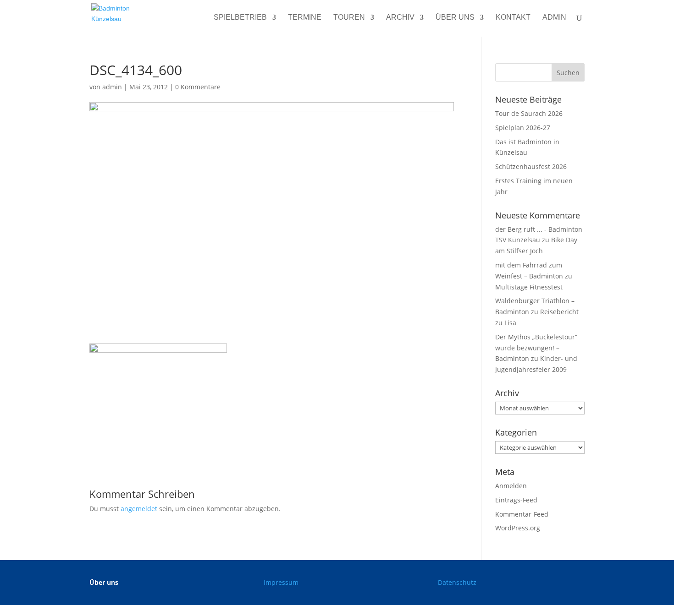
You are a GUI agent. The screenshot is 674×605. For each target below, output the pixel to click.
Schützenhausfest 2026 (531, 166)
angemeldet (139, 508)
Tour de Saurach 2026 (529, 113)
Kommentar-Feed (521, 514)
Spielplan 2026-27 (522, 127)
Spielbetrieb (240, 17)
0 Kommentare (198, 86)
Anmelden (511, 485)
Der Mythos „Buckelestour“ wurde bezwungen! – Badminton (536, 347)
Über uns (455, 17)
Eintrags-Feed (516, 500)
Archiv (400, 17)
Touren (349, 17)
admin (554, 17)
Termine (304, 17)
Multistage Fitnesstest (529, 287)
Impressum (281, 582)
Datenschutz (457, 582)
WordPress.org (517, 527)
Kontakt (513, 17)
